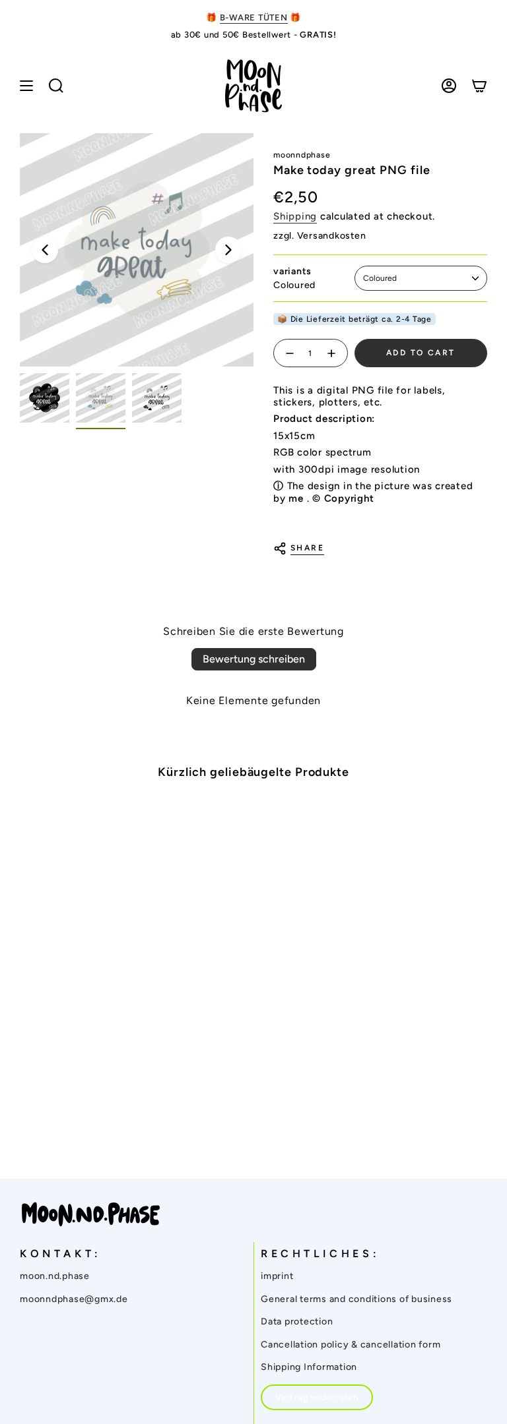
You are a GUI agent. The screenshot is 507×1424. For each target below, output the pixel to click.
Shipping (295, 216)
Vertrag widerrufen (316, 1397)
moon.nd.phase (55, 1276)
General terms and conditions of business (356, 1299)
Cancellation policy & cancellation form (350, 1344)
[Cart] (479, 86)
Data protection (297, 1321)
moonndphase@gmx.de (74, 1299)
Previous (45, 250)
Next (228, 250)
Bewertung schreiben (254, 659)
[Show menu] (26, 86)
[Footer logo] (91, 1214)
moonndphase (301, 155)
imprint (277, 1276)
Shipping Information (309, 1367)
